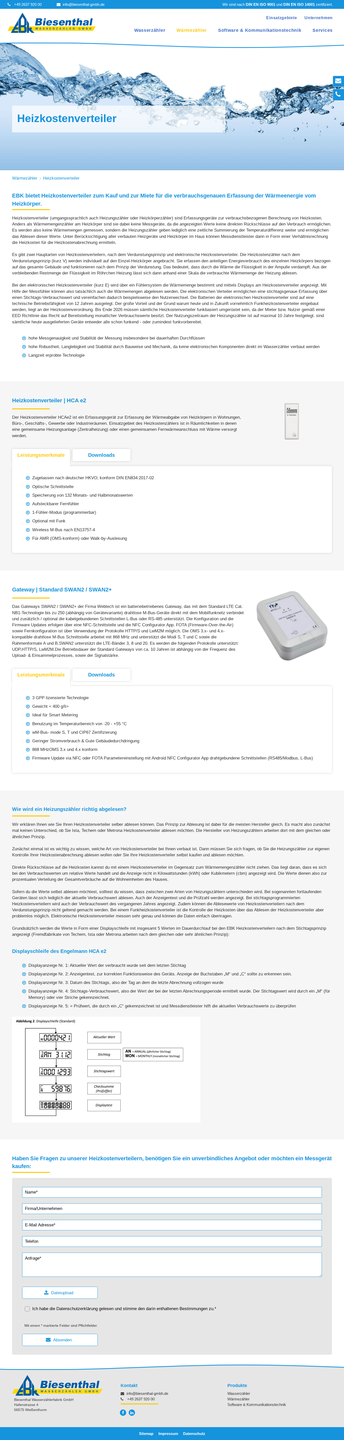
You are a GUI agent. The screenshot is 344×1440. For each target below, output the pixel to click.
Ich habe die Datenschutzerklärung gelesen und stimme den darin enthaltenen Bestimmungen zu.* (124, 1308)
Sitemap (146, 1433)
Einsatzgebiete (281, 18)
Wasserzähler (149, 30)
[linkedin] (132, 1412)
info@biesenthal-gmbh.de (84, 4)
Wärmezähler (192, 30)
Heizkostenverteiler (61, 178)
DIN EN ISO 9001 (260, 4)
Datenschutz (194, 1433)
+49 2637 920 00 (28, 4)
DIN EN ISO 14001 (299, 4)
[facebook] (123, 1412)
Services (323, 30)
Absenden (62, 1340)
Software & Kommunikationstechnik (259, 30)
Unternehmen (318, 18)
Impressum (168, 1433)
